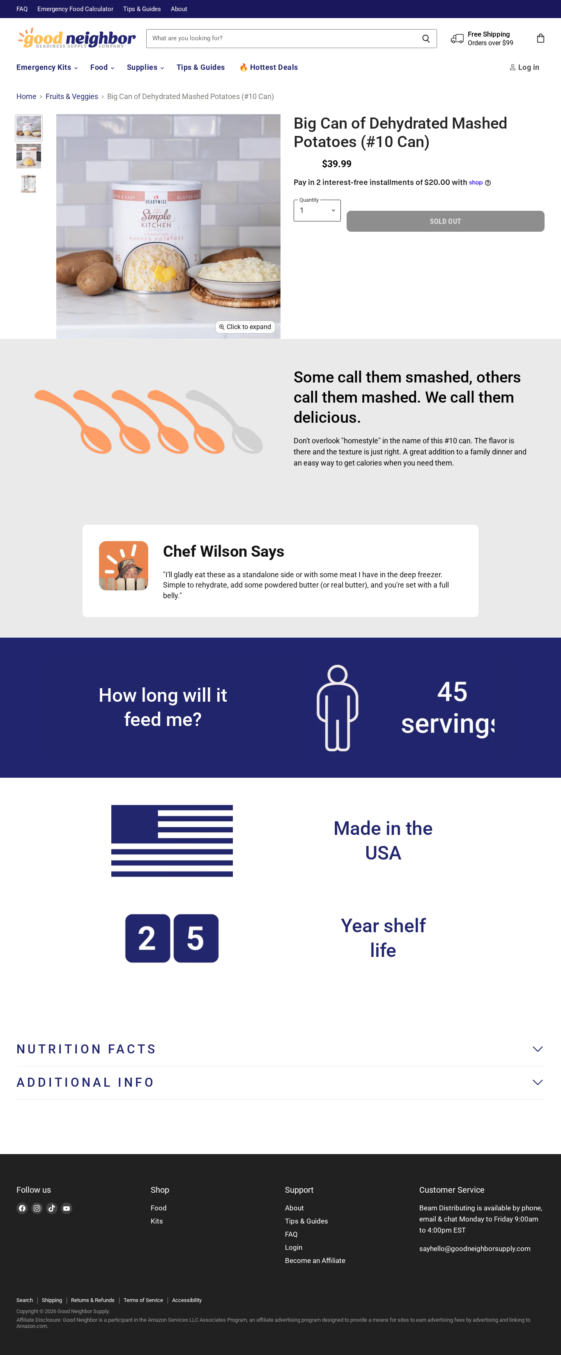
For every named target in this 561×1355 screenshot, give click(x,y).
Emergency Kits (44, 67)
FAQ (22, 9)
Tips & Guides (142, 9)
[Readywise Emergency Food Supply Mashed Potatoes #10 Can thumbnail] (29, 128)
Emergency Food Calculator (75, 9)
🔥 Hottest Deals (268, 67)
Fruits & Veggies (72, 96)
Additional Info (86, 1082)
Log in (528, 67)
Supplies (143, 67)
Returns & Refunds (93, 1300)
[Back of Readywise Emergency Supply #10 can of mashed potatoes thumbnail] (29, 184)
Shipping (52, 1300)
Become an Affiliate (315, 1260)
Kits (157, 1221)
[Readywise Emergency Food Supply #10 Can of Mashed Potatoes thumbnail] (29, 156)
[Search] (426, 38)
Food (100, 67)
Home (26, 96)
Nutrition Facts (86, 1049)
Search (24, 1300)
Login (293, 1247)
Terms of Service (143, 1300)
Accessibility (187, 1300)
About (179, 9)
